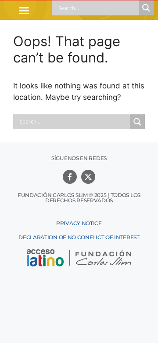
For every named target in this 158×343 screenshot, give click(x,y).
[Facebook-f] (70, 177)
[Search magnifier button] (146, 7)
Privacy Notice (79, 223)
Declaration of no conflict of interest (79, 237)
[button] (23, 10)
